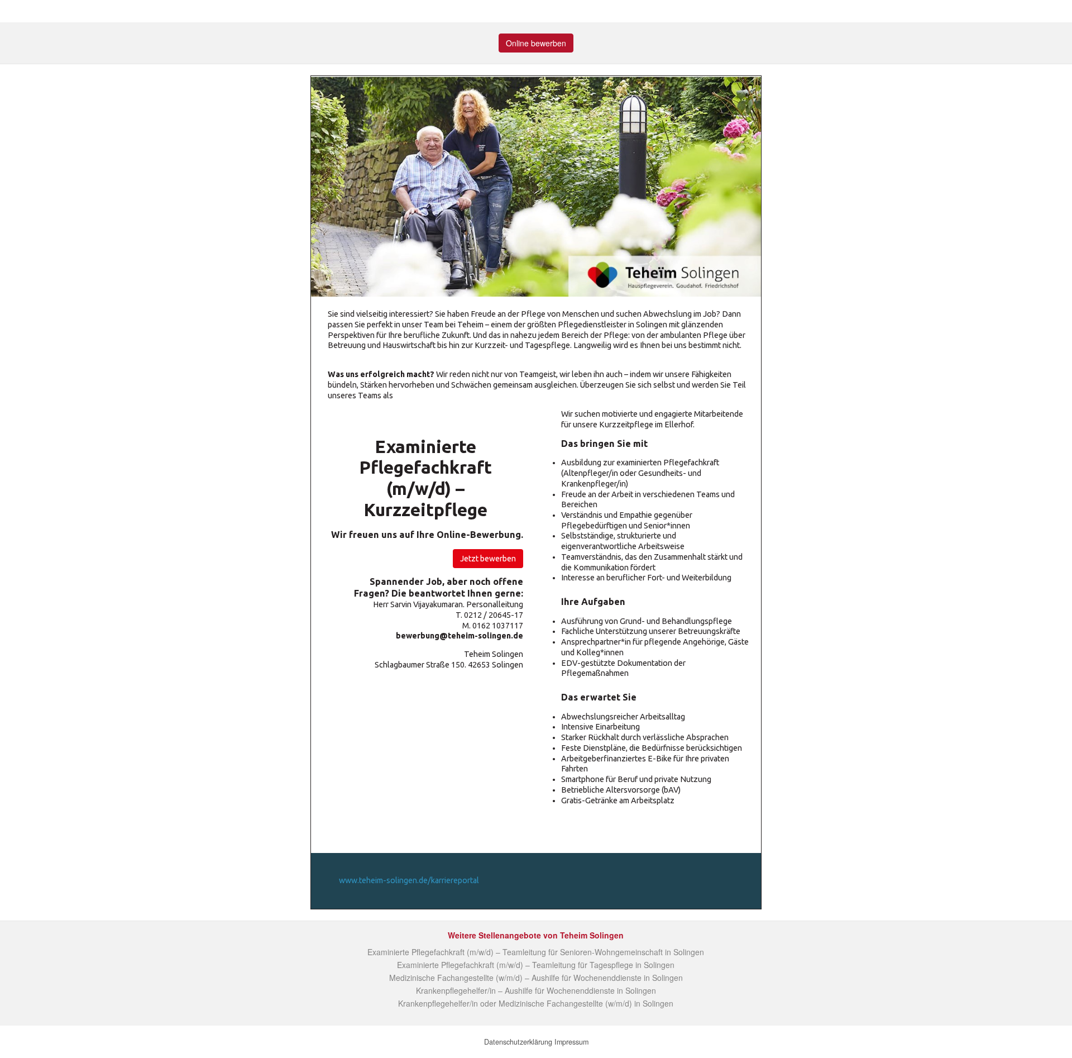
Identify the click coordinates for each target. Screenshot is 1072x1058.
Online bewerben (536, 43)
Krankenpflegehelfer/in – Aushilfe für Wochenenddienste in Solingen (536, 990)
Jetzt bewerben (488, 558)
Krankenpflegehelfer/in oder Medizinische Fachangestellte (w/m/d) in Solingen (535, 1003)
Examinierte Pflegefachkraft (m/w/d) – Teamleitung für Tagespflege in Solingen (535, 964)
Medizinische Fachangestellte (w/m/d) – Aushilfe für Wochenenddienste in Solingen (536, 977)
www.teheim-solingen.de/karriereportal (409, 880)
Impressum (571, 1042)
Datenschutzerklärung (518, 1042)
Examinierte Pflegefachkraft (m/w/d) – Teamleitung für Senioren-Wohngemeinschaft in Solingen (535, 951)
